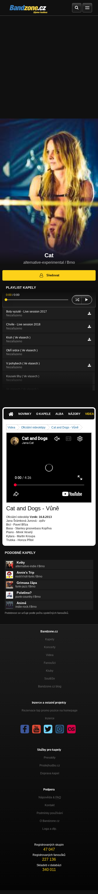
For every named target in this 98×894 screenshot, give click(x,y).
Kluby (49, 670)
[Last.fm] (71, 729)
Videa (11, 427)
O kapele (43, 414)
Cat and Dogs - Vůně (64, 427)
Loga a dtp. (49, 828)
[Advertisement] (49, 67)
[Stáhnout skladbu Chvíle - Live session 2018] (89, 326)
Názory (74, 414)
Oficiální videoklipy (33, 427)
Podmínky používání (50, 813)
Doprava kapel (49, 773)
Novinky (24, 414)
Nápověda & (50, 797)
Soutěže (49, 678)
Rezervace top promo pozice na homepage (50, 710)
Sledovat (52, 275)
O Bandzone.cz (49, 821)
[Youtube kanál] (36, 729)
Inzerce (49, 718)
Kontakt (49, 805)
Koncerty (49, 647)
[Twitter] (48, 729)
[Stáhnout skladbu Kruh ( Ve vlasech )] (89, 339)
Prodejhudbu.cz (49, 765)
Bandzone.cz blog (49, 686)
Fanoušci (50, 663)
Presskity (49, 757)
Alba (59, 414)
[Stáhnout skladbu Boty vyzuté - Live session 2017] (89, 313)
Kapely (49, 639)
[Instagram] (59, 729)
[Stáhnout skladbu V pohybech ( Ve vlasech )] (89, 365)
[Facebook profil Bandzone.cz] (24, 729)
